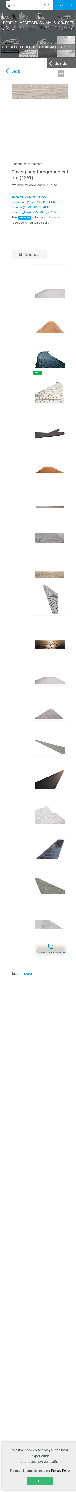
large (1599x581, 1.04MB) (33, 207)
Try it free (64, 5)
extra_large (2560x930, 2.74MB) (37, 212)
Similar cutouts (29, 254)
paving (28, 973)
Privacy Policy (61, 1471)
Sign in (44, 5)
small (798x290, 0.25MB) (32, 197)
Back (15, 71)
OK (40, 1481)
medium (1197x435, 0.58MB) (35, 202)
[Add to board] (61, 73)
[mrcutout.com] (5, 5)
